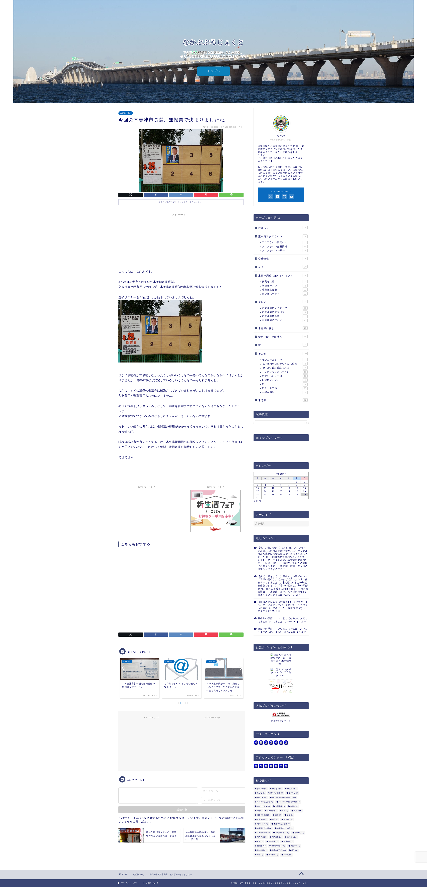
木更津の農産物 (284, 316)
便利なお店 (284, 281)
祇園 (260, 841)
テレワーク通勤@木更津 (289, 802)
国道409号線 (263, 815)
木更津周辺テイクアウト (284, 308)
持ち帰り (288, 819)
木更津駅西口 (282, 833)
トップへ (213, 71)
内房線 (294, 806)
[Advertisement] (181, 241)
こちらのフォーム (268, 179)
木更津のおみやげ (282, 824)
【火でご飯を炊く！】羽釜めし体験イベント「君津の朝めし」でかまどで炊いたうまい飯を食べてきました (283, 579)
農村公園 (261, 850)
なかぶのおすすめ (284, 359)
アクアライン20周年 (284, 250)
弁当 (275, 819)
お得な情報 (284, 392)
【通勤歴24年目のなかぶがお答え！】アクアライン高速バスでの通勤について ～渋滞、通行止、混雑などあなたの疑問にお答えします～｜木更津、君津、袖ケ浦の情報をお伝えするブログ (283, 563)
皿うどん (291, 837)
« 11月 (257, 501)
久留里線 (280, 806)
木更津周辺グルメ (284, 320)
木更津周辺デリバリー (284, 312)
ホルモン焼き (263, 806)
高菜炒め (273, 855)
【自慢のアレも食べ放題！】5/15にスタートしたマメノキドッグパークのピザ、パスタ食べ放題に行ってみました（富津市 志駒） (283, 605)
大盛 (278, 815)
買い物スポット (284, 293)
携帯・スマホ (284, 388)
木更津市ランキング (281, 721)
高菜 (260, 855)
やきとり (261, 797)
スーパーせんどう (265, 802)
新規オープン (284, 285)
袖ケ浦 (261, 846)
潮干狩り (299, 833)
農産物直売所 (284, 289)
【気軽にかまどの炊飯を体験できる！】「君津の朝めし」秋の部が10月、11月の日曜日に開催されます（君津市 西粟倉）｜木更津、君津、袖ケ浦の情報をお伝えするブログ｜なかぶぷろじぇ (283, 588)
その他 (282, 353)
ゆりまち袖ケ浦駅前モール (284, 797)
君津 (285, 811)
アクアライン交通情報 (284, 246)
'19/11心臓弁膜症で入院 (284, 367)
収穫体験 (271, 811)
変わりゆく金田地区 (282, 336)
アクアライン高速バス (284, 242)
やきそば (293, 793)
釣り (284, 384)
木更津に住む (125, 113)
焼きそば (261, 837)
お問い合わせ (152, 883)
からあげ (276, 789)
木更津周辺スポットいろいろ (282, 275)
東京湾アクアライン (282, 236)
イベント (282, 267)
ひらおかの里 (276, 793)
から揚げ (291, 789)
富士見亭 (261, 819)
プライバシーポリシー (131, 883)
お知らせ (282, 227)
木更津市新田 (263, 833)
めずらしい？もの (284, 376)
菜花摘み (288, 841)
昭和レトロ (262, 824)
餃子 (294, 850)
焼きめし (276, 837)
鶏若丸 (287, 855)
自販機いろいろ (284, 380)
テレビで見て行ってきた (284, 372)
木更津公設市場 (264, 828)
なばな (261, 793)
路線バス (295, 846)
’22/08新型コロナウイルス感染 (284, 363)
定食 (290, 815)
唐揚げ (297, 811)
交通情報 (282, 258)
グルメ (282, 301)
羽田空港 (273, 841)
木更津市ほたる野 (285, 828)
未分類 (282, 400)
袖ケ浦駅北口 (278, 846)
